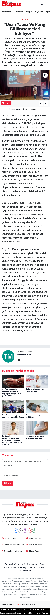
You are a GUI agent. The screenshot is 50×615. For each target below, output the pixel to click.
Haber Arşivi (34, 551)
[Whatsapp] (34, 530)
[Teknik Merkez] (8, 356)
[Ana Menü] (46, 4)
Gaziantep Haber (36, 567)
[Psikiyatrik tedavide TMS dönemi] (37, 381)
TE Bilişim (17, 604)
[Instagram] (25, 530)
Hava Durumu (10, 538)
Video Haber (10, 567)
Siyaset (39, 12)
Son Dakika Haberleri (13, 551)
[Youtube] (30, 530)
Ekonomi (6, 12)
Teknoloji (22, 567)
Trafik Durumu (35, 538)
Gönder (8, 483)
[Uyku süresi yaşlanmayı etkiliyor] (37, 407)
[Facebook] (16, 530)
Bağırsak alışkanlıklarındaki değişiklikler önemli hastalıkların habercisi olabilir (12, 440)
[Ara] (42, 4)
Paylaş (7, 103)
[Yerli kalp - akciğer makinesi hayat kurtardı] (13, 407)
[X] (20, 530)
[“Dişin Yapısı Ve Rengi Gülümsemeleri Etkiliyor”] (25, 85)
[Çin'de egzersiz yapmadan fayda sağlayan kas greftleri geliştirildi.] (13, 381)
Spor (42, 564)
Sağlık (29, 12)
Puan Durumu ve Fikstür (14, 545)
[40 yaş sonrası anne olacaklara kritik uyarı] (37, 428)
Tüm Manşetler (35, 545)
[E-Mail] (19, 360)
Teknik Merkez (16, 109)
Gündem (18, 12)
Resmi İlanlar (25, 571)
